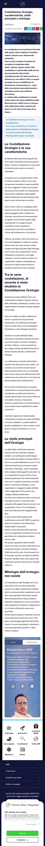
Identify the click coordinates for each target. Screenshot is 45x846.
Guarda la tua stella (13, 778)
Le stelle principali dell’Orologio (19, 132)
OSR (7, 764)
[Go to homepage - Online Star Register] (22, 4)
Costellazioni (9, 24)
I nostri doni (10, 771)
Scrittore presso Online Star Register (22, 653)
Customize (21, 840)
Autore (13, 642)
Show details (31, 824)
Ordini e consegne (13, 784)
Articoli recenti (32, 642)
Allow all (22, 833)
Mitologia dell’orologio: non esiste (20, 136)
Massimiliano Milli (19, 649)
